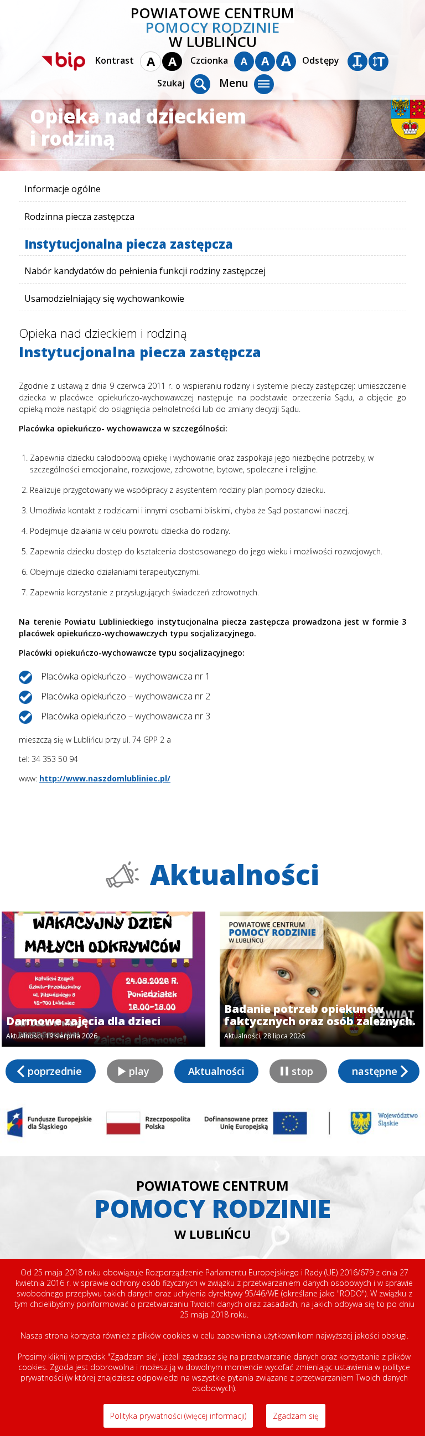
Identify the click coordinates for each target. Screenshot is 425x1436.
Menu (233, 83)
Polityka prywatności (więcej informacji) (178, 1416)
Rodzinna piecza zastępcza (79, 216)
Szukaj (171, 83)
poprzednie (55, 1071)
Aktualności (216, 1071)
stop (302, 1071)
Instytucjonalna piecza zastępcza (128, 243)
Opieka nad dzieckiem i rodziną (103, 333)
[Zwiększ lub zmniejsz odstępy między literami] (357, 61)
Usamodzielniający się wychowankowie (104, 298)
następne (374, 1071)
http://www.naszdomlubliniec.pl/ (104, 778)
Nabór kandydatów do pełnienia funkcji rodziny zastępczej (145, 271)
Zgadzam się (296, 1416)
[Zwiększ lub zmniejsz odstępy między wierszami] (378, 61)
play (139, 1071)
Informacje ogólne (62, 189)
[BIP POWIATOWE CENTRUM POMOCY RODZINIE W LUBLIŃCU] (63, 61)
